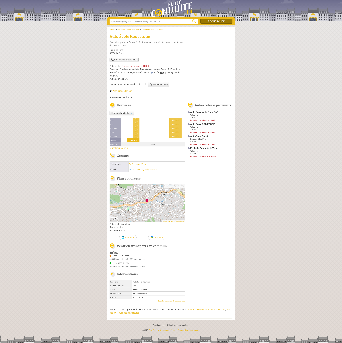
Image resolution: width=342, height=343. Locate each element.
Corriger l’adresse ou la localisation (173, 221)
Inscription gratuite (192, 330)
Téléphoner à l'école (137, 164)
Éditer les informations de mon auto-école (171, 301)
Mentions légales (169, 330)
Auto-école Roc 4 (199, 136)
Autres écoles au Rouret (121, 97)
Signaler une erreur (119, 148)
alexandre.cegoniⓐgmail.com (144, 170)
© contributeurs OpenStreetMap (174, 185)
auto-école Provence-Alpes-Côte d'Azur (206, 309)
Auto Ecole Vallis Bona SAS (204, 112)
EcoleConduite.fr (171, 9)
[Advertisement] (210, 51)
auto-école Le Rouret (129, 313)
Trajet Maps (158, 237)
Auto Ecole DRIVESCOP (202, 124)
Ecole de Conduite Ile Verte (203, 148)
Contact (181, 330)
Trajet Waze (129, 237)
